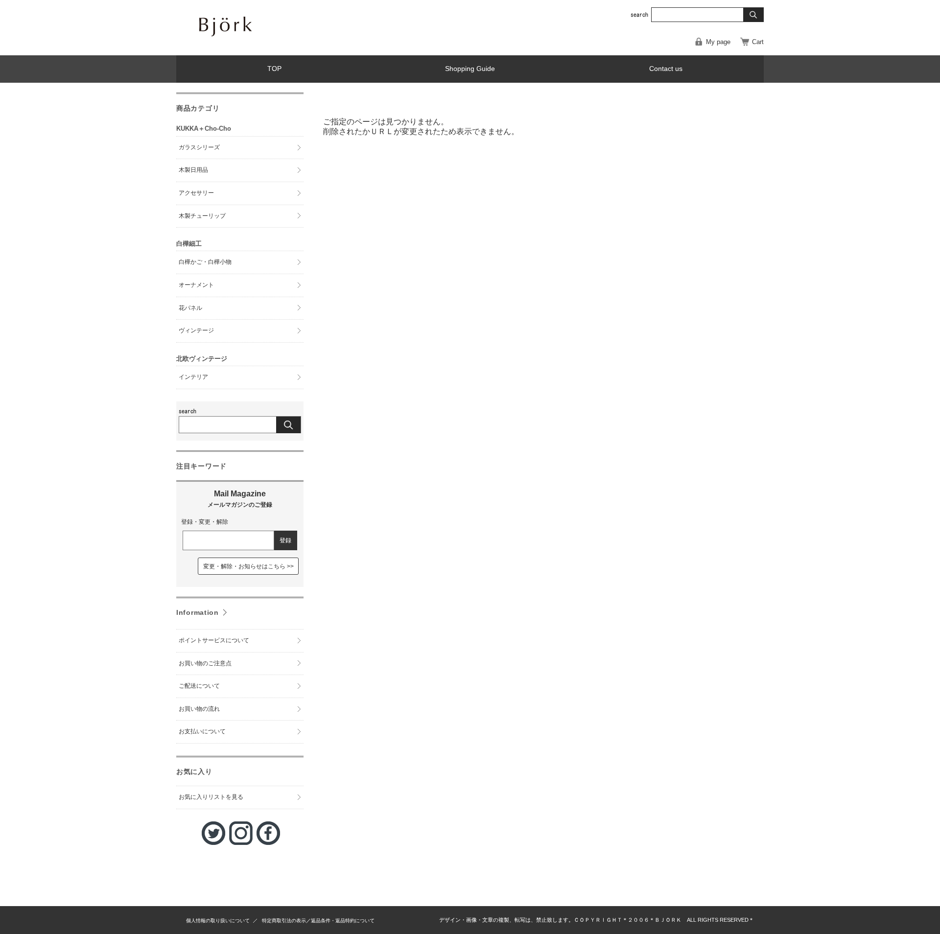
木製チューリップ (202, 215)
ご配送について (199, 685)
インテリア (193, 377)
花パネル (190, 307)
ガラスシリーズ (199, 147)
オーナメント (196, 284)
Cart (758, 42)
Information (197, 612)
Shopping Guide (470, 68)
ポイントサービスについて (214, 640)
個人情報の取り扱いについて (218, 920)
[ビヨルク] (259, 45)
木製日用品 (193, 169)
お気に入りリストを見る (211, 797)
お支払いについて (202, 731)
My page (718, 42)
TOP (274, 68)
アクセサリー (196, 192)
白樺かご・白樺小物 (205, 261)
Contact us (665, 68)
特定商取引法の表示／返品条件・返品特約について (318, 920)
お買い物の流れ (199, 708)
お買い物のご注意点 (205, 663)
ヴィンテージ (196, 330)
